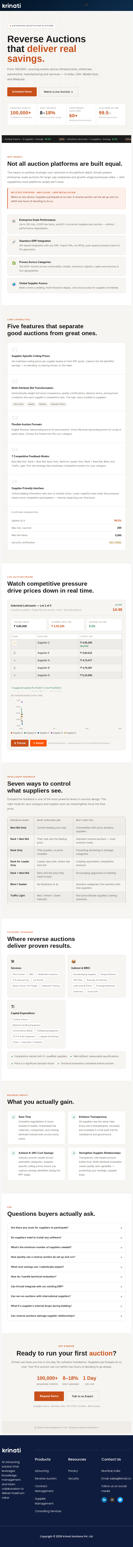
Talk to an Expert (82, 1396)
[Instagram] (112, 1500)
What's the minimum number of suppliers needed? (66, 1247)
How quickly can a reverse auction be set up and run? (66, 1257)
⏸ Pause (20, 743)
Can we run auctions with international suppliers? (66, 1296)
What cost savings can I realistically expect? (66, 1267)
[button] (86, 4)
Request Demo (49, 1396)
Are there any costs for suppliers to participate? (66, 1228)
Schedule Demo (22, 91)
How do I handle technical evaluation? (66, 1277)
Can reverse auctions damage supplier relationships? (66, 1316)
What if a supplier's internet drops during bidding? (66, 1306)
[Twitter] (120, 1500)
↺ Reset (38, 743)
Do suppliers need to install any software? (66, 1238)
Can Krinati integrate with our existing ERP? (66, 1287)
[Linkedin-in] (104, 1500)
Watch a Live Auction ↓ (58, 91)
